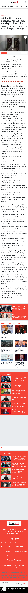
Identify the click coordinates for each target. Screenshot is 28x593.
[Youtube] (18, 538)
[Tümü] (26, 448)
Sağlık (24, 565)
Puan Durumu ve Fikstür (20, 547)
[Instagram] (15, 538)
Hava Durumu (20, 542)
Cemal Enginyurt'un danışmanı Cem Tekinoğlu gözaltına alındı (19, 349)
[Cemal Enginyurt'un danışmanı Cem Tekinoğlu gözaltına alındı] (21, 343)
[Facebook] (10, 538)
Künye (4, 584)
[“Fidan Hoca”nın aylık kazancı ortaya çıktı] (7, 357)
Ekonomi (10, 6)
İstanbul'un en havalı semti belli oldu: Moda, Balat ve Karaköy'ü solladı (6, 349)
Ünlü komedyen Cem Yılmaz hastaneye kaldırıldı (20, 335)
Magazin (12, 567)
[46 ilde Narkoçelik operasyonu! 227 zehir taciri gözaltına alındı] (14, 43)
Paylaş (4, 52)
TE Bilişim (23, 583)
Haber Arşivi (6, 555)
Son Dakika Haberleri (21, 551)
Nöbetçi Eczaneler (7, 542)
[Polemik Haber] (13, 2)
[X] (12, 538)
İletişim (10, 584)
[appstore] (9, 560)
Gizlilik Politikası (5, 582)
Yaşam (16, 6)
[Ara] (25, 2)
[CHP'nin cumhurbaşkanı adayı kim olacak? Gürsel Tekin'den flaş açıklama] (7, 329)
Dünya (22, 6)
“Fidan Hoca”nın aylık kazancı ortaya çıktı (6, 363)
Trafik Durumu (6, 546)
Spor (17, 567)
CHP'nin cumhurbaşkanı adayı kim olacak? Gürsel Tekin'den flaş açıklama (7, 335)
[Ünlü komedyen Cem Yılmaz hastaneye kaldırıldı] (21, 329)
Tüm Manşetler (6, 551)
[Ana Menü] (1, 2)
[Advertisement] (14, 430)
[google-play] (17, 560)
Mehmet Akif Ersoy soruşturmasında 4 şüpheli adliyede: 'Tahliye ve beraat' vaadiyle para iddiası (20, 365)
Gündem (3, 6)
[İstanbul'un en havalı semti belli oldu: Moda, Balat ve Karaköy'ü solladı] (7, 343)
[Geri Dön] (4, 589)
